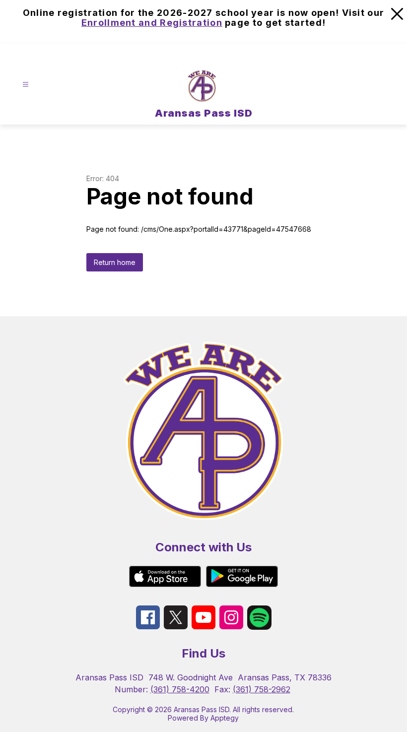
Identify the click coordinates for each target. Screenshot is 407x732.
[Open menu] (25, 84)
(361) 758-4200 (179, 689)
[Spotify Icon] (259, 627)
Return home (115, 262)
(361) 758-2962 (261, 689)
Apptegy (224, 718)
